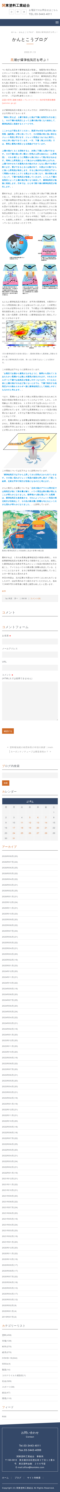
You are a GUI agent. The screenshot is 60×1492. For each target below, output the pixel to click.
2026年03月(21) (10, 884)
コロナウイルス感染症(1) (14, 1375)
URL (4, 661)
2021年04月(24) (10, 1224)
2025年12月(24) (10, 902)
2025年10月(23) (10, 913)
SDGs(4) (6, 1363)
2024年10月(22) (10, 982)
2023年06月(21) (10, 1074)
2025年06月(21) (10, 936)
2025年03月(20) (10, 954)
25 (22, 833)
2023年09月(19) (10, 1057)
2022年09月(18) (10, 1126)
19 (30, 827)
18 (22, 827)
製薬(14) (6, 1369)
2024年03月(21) (10, 1023)
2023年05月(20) (10, 1080)
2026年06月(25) (10, 867)
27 (38, 833)
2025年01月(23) (10, 965)
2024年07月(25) (10, 1000)
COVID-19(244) (10, 1358)
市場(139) (7, 1340)
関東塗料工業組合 (16, 5)
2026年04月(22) (10, 879)
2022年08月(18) (10, 1132)
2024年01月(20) (10, 1034)
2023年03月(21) (10, 1092)
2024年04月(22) (10, 1017)
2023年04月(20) (10, 1086)
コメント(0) (35, 598)
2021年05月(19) (10, 1218)
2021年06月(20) (10, 1213)
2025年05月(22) (10, 942)
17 (14, 827)
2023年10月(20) (10, 1051)
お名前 (6, 635)
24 (14, 833)
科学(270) (7, 1346)
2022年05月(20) (10, 1149)
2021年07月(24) (10, 1207)
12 (30, 822)
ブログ (18, 1477)
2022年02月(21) (10, 1167)
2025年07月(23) (10, 930)
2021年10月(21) (10, 1190)
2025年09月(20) (10, 919)
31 (14, 838)
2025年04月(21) (10, 948)
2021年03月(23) (10, 1230)
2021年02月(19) (10, 1236)
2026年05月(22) (10, 873)
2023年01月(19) (10, 1103)
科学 (4, 591)
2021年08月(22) (10, 1201)
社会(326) (7, 1381)
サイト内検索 (34, 1477)
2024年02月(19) (10, 1028)
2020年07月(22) (10, 1276)
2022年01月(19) (10, 1172)
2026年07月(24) (10, 861)
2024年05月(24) (10, 1011)
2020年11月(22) (10, 1253)
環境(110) (7, 1398)
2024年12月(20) (10, 971)
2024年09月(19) (10, 988)
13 (38, 822)
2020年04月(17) (10, 1293)
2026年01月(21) (10, 896)
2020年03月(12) (10, 1299)
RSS (4, 1416)
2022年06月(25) (10, 1144)
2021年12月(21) (10, 1178)
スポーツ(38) (8, 1386)
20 (38, 827)
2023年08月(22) (10, 1063)
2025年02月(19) (10, 959)
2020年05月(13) (10, 1288)
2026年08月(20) (10, 856)
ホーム (14, 32)
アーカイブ (9, 846)
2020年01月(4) (9, 1311)
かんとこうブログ (26, 32)
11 (22, 822)
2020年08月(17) (10, 1270)
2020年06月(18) (10, 1282)
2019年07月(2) (9, 1316)
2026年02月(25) (10, 890)
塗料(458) (7, 1335)
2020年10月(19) (10, 1259)
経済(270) (7, 1352)
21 (46, 827)
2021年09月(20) (10, 1195)
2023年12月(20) (10, 1040)
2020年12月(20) (10, 1247)
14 (46, 822)
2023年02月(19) (10, 1097)
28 (46, 833)
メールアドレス (10, 648)
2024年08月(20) (10, 994)
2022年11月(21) (10, 1115)
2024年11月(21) (10, 977)
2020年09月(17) (10, 1265)
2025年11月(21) (10, 907)
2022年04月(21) (10, 1155)
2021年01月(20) (10, 1241)
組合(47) (6, 1392)
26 (30, 833)
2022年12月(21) (10, 1109)
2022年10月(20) (10, 1121)
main (50, 747)
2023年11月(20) (10, 1046)
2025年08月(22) (10, 925)
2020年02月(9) (9, 1305)
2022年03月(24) (10, 1161)
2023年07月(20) (10, 1069)
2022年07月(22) (10, 1138)
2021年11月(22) (10, 1184)
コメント (17, 676)
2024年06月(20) (10, 1005)
